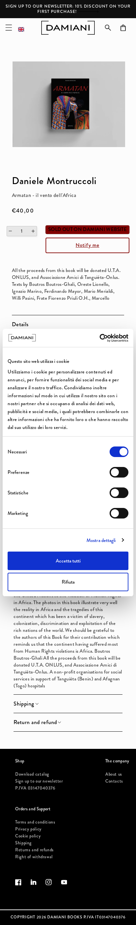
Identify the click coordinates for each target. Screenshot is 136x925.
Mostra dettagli (101, 540)
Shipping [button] (24, 704)
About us (113, 774)
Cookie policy (28, 836)
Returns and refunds (34, 850)
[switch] (119, 472)
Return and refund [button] (35, 722)
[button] (8, 27)
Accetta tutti (68, 560)
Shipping (23, 843)
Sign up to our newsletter (39, 781)
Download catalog (32, 774)
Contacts (114, 781)
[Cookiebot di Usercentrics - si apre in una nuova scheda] (99, 338)
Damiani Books (64, 917)
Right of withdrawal (34, 857)
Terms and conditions (35, 822)
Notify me (87, 245)
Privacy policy (28, 829)
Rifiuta (68, 582)
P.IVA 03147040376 (35, 788)
